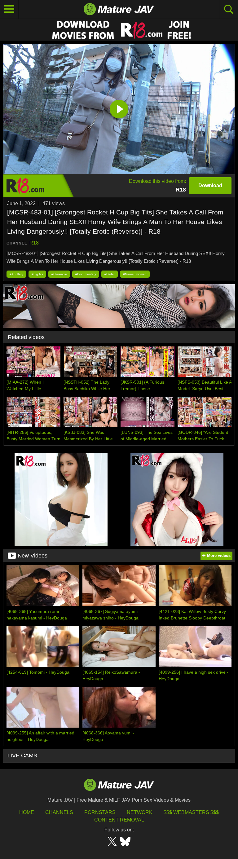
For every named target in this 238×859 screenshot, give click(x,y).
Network (139, 812)
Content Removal (119, 819)
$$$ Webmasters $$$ (191, 812)
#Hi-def (109, 274)
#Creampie (59, 274)
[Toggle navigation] (9, 9)
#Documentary (85, 274)
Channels (59, 812)
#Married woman (135, 274)
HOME (26, 812)
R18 (34, 242)
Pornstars (100, 812)
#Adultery (16, 274)
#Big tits (37, 274)
